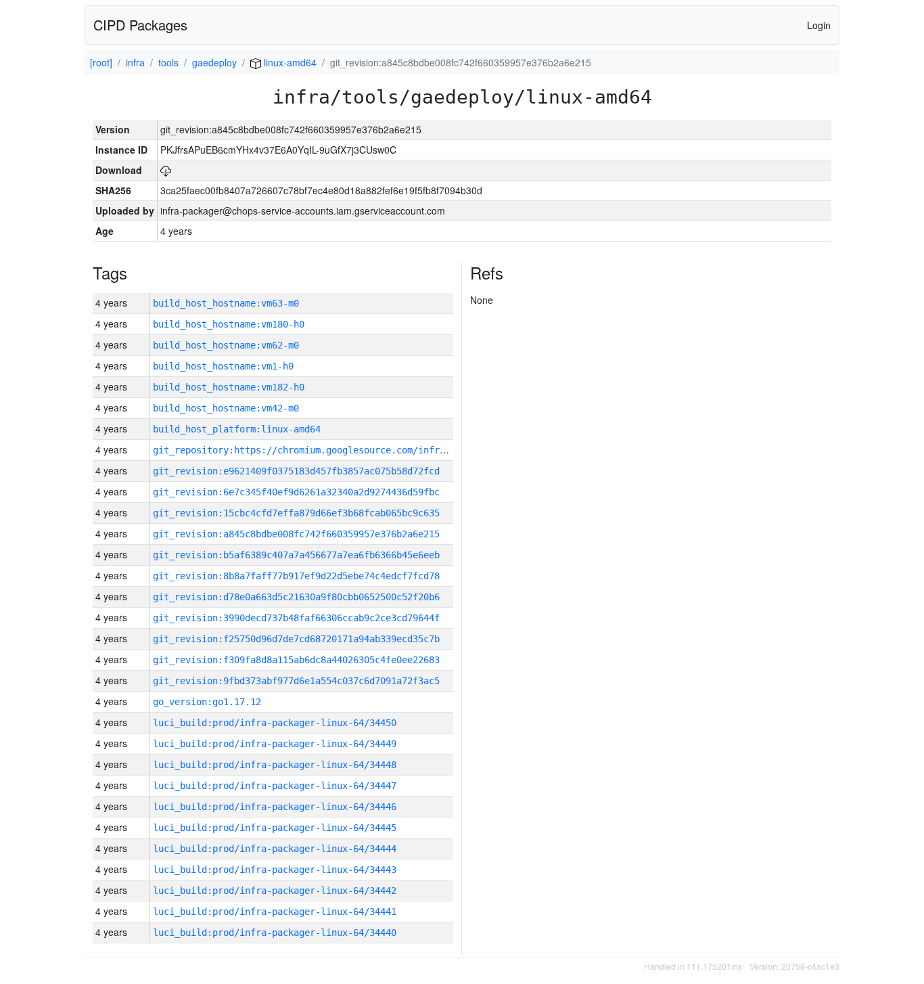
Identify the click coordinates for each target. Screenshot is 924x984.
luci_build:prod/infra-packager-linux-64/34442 (274, 890)
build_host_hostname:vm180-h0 (228, 324)
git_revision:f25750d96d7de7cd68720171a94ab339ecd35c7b (296, 638)
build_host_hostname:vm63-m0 (226, 303)
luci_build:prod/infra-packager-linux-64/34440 (274, 932)
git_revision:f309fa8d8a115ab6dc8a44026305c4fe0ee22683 (296, 659)
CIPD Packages (140, 25)
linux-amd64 (289, 62)
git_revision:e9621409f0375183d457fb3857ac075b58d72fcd (296, 471)
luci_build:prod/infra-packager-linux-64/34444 (274, 848)
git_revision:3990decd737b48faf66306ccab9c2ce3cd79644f (296, 617)
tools (168, 62)
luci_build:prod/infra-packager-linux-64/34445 (274, 827)
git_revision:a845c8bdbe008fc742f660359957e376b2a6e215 (296, 534)
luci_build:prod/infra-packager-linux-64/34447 (274, 785)
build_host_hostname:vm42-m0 (226, 408)
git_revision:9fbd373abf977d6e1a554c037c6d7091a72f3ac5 (296, 680)
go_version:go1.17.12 (207, 701)
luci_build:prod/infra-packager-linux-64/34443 (274, 869)
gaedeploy (214, 62)
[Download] (165, 170)
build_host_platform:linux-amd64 (237, 429)
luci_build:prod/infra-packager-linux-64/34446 (274, 806)
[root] (101, 62)
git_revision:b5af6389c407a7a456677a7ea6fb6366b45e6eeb (296, 555)
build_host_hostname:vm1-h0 (223, 366)
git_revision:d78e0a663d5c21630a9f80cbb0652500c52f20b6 (296, 596)
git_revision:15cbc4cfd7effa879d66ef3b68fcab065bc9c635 (296, 513)
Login (819, 25)
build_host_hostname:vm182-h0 (228, 387)
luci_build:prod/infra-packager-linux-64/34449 (274, 743)
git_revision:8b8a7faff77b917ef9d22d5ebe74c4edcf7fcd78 (296, 576)
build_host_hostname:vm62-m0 (226, 345)
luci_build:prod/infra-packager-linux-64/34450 (274, 722)
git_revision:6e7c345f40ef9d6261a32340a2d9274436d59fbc (296, 492)
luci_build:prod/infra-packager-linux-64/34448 (274, 764)
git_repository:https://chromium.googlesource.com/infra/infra (315, 450)
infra (135, 62)
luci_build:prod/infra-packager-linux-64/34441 (274, 911)
